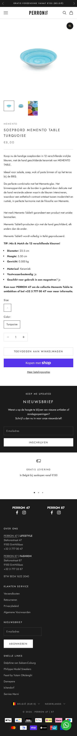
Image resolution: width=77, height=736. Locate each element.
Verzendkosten (12, 593)
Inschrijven (38, 442)
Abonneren (18, 644)
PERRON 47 (10, 536)
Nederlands (53, 703)
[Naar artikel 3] (33, 108)
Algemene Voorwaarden (17, 612)
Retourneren (10, 600)
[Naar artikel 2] (21, 106)
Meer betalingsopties (38, 372)
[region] (38, 472)
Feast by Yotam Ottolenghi (18, 675)
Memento (10, 124)
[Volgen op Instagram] (24, 512)
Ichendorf (9, 687)
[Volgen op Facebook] (17, 512)
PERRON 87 (10, 556)
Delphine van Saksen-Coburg (20, 663)
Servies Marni (11, 694)
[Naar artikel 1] (9, 106)
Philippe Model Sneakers (17, 669)
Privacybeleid (11, 606)
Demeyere (9, 681)
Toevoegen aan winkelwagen (38, 351)
